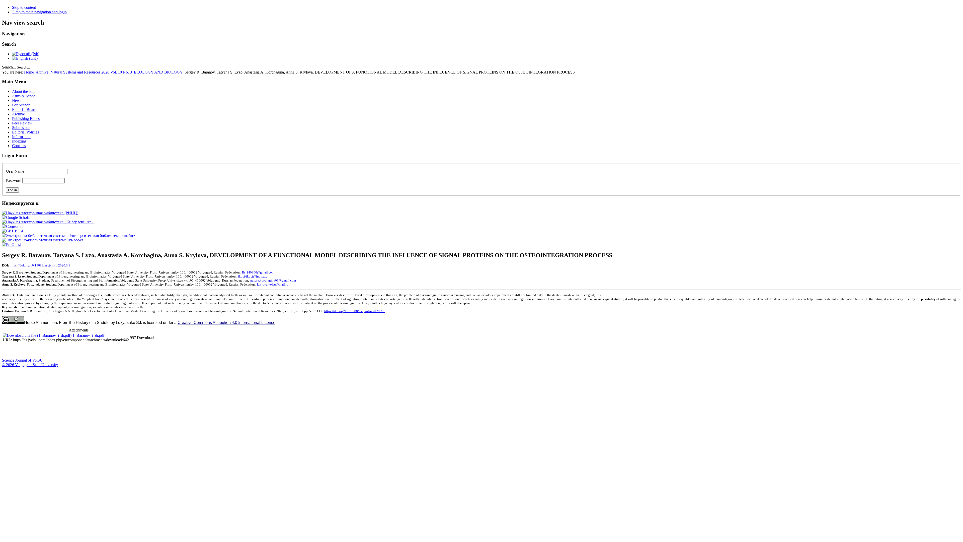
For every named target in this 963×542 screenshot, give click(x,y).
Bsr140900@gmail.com (258, 272)
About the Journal (26, 91)
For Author (21, 105)
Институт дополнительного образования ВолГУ (158, 350)
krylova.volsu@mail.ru (272, 284)
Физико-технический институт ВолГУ (58, 350)
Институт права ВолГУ (133, 350)
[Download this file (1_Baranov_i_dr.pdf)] (37, 335)
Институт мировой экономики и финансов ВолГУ (108, 350)
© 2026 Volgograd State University (30, 365)
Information (21, 136)
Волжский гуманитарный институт (21, 350)
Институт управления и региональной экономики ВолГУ (96, 350)
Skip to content (24, 7)
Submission (21, 127)
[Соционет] (12, 226)
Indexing (19, 141)
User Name (15, 171)
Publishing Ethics (26, 118)
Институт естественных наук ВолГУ (83, 350)
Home (29, 72)
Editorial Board (24, 109)
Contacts (19, 146)
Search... (9, 67)
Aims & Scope (23, 96)
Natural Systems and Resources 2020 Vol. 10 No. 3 (91, 72)
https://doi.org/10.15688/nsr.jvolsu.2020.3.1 (40, 265)
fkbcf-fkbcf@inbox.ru (253, 276)
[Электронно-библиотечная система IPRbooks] (42, 240)
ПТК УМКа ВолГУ (33, 350)
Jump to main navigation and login (39, 12)
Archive (42, 72)
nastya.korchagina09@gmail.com (273, 280)
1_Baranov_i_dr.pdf (88, 335)
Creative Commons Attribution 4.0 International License (226, 322)
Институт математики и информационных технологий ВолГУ (46, 350)
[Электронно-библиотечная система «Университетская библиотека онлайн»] (68, 235)
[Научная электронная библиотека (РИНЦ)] (40, 213)
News (16, 100)
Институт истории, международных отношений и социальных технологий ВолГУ (146, 350)
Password (13, 180)
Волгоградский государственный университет (8, 350)
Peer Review (22, 123)
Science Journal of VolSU (22, 360)
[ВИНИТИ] (12, 231)
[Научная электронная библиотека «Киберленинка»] (48, 222)
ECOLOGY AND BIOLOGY (158, 72)
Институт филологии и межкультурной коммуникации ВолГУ (121, 350)
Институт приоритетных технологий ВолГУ (71, 350)
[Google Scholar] (16, 217)
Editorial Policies (25, 132)
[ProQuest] (11, 244)
